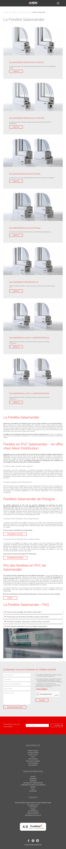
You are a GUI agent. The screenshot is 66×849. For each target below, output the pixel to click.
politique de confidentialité (53, 685)
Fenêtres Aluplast (33, 751)
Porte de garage (33, 763)
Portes (33, 757)
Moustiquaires (33, 765)
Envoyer (42, 700)
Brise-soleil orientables (33, 761)
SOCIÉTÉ (33, 777)
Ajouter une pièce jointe (14, 707)
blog (33, 789)
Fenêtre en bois (33, 755)
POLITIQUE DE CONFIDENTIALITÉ (33, 783)
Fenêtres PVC (24, 12)
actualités (33, 791)
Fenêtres (14, 12)
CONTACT (33, 787)
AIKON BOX (33, 781)
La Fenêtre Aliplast (33, 753)
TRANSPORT (33, 779)
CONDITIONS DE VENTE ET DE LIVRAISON (33, 785)
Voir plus (16, 71)
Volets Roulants (33, 759)
